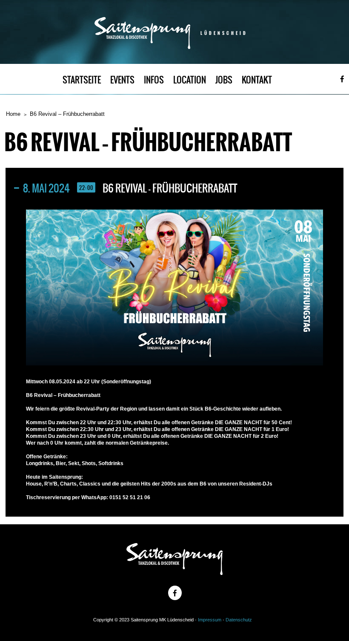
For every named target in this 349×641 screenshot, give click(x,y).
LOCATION (189, 79)
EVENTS (122, 79)
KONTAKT (257, 79)
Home (13, 114)
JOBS (223, 79)
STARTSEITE (82, 79)
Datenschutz (239, 619)
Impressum (209, 619)
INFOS (154, 79)
